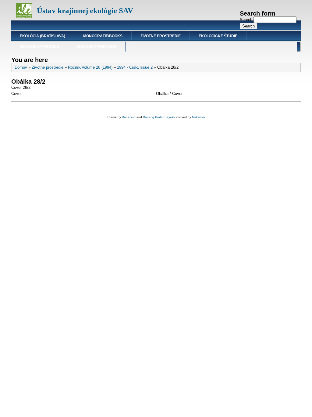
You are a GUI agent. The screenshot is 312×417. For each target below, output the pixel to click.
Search (247, 19)
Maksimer (198, 117)
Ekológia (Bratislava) (42, 36)
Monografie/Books (102, 36)
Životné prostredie (160, 36)
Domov (21, 67)
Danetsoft (129, 117)
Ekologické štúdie (218, 36)
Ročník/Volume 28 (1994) (90, 67)
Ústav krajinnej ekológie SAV (85, 10)
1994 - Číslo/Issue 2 (135, 67)
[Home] (24, 17)
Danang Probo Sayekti (159, 117)
